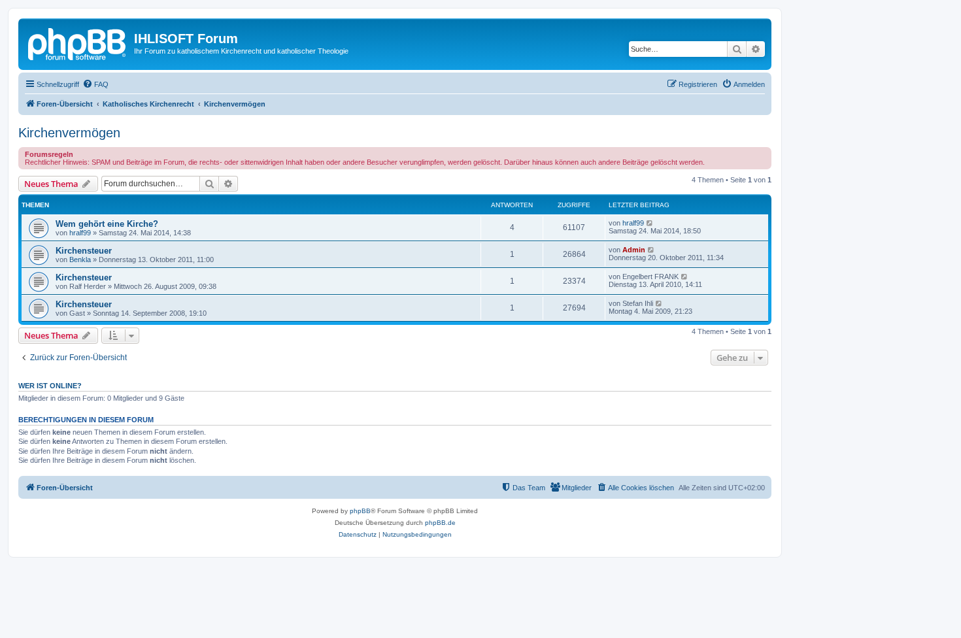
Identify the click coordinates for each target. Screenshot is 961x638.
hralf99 (80, 233)
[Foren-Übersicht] (78, 42)
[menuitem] (95, 84)
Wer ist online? (50, 386)
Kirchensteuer (84, 251)
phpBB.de (440, 522)
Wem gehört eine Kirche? (107, 224)
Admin (633, 250)
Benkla (80, 259)
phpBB (360, 510)
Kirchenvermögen (69, 133)
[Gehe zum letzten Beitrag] (650, 223)
